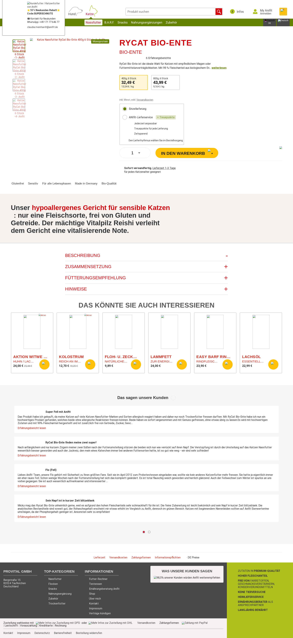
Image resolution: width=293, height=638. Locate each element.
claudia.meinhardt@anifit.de (42, 27)
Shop (92, 593)
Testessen (95, 583)
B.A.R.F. (109, 22)
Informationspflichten (168, 557)
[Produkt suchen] (219, 11)
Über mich (95, 598)
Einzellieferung (137, 108)
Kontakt (94, 603)
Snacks (123, 22)
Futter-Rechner (98, 579)
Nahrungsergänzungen (146, 22)
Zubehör (171, 22)
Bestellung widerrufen (89, 633)
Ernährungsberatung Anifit (104, 588)
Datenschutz (42, 632)
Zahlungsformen (141, 557)
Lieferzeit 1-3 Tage (164, 168)
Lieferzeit (99, 557)
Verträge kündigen (100, 613)
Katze (90, 14)
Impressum (95, 608)
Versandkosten (144, 99)
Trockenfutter (56, 603)
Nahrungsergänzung (60, 593)
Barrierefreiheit (63, 632)
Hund (72, 14)
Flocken (53, 583)
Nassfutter (93, 22)
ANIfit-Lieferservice (151, 117)
